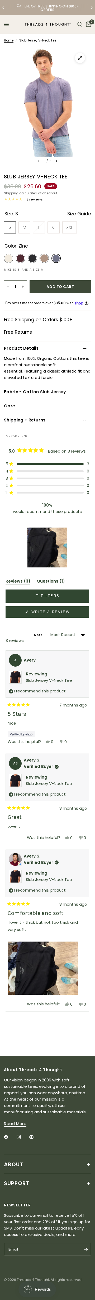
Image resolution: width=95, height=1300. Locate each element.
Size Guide (79, 214)
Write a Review (51, 614)
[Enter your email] (85, 1249)
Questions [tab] (51, 582)
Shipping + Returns (25, 420)
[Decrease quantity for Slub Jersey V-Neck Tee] (8, 287)
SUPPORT (16, 1183)
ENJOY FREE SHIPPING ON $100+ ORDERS (52, 8)
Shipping (11, 193)
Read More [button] (15, 1123)
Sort (38, 634)
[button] (47, 464)
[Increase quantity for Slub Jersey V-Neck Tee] (23, 287)
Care (9, 406)
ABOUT (13, 1164)
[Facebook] (10, 1137)
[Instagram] (22, 1137)
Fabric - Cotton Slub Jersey (35, 392)
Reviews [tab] (18, 582)
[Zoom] (80, 58)
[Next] (56, 161)
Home (8, 40)
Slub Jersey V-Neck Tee (49, 680)
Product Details (21, 348)
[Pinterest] (35, 1137)
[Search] (79, 24)
